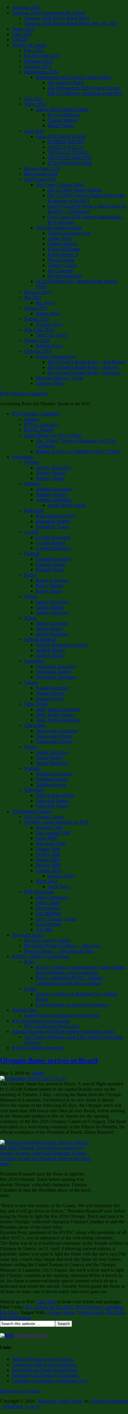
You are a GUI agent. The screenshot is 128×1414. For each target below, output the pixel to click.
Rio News (45, 302)
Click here (46, 1301)
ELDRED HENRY (66, 141)
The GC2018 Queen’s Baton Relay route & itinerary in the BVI (86, 198)
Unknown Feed (30, 1335)
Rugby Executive (52, 580)
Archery (31, 462)
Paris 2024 (34, 50)
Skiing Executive (52, 623)
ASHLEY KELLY (65, 147)
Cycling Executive (53, 537)
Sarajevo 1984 (49, 827)
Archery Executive (53, 467)
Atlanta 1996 (48, 848)
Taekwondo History (54, 736)
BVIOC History (39, 429)
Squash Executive (52, 687)
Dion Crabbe (48, 902)
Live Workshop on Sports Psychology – (73, 1004)
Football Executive (53, 558)
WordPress (13, 1406)
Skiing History (49, 628)
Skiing (30, 617)
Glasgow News (50, 383)
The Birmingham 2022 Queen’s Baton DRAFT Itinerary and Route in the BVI (85, 90)
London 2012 (48, 870)
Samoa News (48, 313)
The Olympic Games (31, 811)
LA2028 (20, 39)
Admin (37, 1073)
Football (31, 553)
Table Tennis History (55, 714)
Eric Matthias (48, 913)
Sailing (30, 596)
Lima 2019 (34, 130)
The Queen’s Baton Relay (60, 184)
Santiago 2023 (37, 66)
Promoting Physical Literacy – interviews (62, 945)
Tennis (30, 746)
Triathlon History (52, 779)
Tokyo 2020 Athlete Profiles (62, 109)
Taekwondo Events (54, 741)
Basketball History (53, 521)
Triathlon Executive (54, 773)
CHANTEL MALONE (70, 157)
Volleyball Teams (52, 805)
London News (61, 875)
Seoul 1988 (46, 838)
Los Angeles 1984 (53, 832)
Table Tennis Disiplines (58, 720)
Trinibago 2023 (38, 61)
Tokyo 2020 (35, 104)
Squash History (50, 693)
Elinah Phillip (60, 125)
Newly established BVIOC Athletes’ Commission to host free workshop (70, 980)
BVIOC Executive (41, 424)
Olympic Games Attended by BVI (56, 822)
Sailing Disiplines (52, 612)
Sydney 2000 (48, 854)
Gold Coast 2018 (40, 179)
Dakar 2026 (23, 28)
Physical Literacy (28, 934)
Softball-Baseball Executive (62, 644)
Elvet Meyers (48, 908)
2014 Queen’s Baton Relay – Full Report (86, 361)
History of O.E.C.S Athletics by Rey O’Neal (78, 451)
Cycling (31, 532)
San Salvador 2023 (42, 55)
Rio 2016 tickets (15, 1317)
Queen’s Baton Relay (56, 356)
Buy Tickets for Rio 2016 (49, 1307)
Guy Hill (44, 929)
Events (30, 988)
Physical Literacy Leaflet (47, 940)
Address (31, 419)
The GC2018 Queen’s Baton (75, 189)
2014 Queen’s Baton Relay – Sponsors (84, 372)
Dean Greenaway (52, 897)
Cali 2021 (33, 98)
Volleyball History (53, 800)
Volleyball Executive (55, 795)
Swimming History (53, 671)
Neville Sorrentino (65, 275)
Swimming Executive (56, 666)
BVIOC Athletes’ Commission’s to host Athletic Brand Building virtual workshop (81, 970)
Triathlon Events (51, 784)
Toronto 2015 (36, 318)
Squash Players (50, 698)
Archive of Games (29, 44)
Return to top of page (20, 1390)
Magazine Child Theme (60, 1401)
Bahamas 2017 (38, 292)
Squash (31, 682)
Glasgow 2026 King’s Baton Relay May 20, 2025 (71, 23)
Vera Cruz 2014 (39, 329)
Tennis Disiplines (52, 762)
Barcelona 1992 (50, 843)
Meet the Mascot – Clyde (59, 378)
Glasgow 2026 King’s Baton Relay (57, 18)
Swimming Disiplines (56, 677)
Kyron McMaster (64, 114)
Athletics (32, 483)
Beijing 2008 (48, 865)
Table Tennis (36, 703)
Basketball (33, 510)
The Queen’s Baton (66, 82)
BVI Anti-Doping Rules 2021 (52, 1026)
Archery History (51, 472)
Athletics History (52, 494)
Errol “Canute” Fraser (56, 918)
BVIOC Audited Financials (37, 1047)
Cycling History (51, 542)
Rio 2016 (32, 297)
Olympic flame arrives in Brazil (49, 1060)
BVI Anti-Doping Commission (41, 1020)
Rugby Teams (49, 591)
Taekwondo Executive (57, 730)
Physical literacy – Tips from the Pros (59, 951)
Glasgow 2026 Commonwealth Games (48, 12)
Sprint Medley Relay (67, 505)
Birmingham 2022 (41, 71)
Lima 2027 (22, 34)
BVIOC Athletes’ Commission (40, 956)
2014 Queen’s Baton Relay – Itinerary (83, 367)
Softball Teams (50, 655)
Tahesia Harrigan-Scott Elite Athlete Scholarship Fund (63, 1031)
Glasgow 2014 (37, 351)
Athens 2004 (48, 859)
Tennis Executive (52, 752)
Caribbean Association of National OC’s (50, 1380)
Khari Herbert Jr (63, 254)
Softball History (50, 650)
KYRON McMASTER (70, 163)
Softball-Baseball (40, 639)
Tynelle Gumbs (62, 265)
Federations (23, 456)
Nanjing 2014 (37, 340)
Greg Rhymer (49, 924)
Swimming (34, 660)
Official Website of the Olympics (43, 1359)
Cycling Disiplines (53, 548)
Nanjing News (49, 345)
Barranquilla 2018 (41, 173)
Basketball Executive (55, 515)
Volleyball (33, 789)
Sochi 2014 (46, 881)
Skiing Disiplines (52, 634)
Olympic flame (61, 1312)
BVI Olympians (39, 891)
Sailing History (50, 607)
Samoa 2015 (35, 308)
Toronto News (49, 324)
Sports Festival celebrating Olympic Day (62, 1015)
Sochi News (59, 886)
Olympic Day (25, 1010)
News (29, 961)
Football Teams (50, 569)
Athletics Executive (54, 489)
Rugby (30, 574)
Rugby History (50, 585)
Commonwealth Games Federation (44, 1364)
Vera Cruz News (51, 335)
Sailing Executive (52, 601)
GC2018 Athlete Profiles (59, 227)
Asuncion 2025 (26, 7)
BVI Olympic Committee (24, 393)
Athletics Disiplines (54, 499)
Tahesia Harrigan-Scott (69, 232)
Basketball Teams (52, 526)
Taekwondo (35, 725)
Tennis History (49, 757)
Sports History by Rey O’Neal (52, 435)
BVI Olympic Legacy (44, 816)
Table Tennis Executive (58, 709)
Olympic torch (90, 1312)
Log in (33, 1406)
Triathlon (32, 768)
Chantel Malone (63, 120)
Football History (51, 564)
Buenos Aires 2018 (42, 168)
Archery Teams (50, 478)
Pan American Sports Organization (44, 1370)
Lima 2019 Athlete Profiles (61, 136)
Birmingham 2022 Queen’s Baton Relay (73, 77)
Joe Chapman (60, 270)
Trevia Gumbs (61, 259)
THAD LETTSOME (68, 152)
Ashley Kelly (60, 238)
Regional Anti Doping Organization (45, 1375)
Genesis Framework (109, 1401)
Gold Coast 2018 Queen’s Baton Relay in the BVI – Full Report (87, 209)
